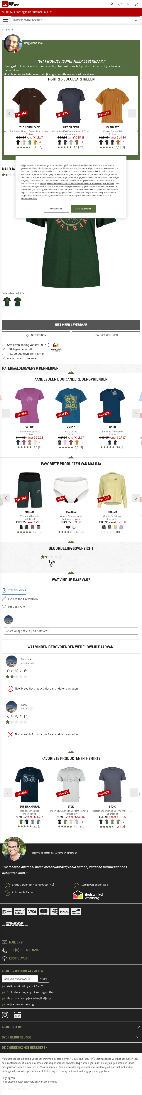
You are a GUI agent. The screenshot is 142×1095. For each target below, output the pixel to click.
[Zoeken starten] (136, 19)
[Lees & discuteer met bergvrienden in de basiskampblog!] (20, 1016)
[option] (71, 234)
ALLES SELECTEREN (83, 208)
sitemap (12, 1081)
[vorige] (10, 113)
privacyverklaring (29, 198)
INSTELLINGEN (56, 208)
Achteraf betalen (22, 892)
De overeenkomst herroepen (25, 1047)
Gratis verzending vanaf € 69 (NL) (28, 345)
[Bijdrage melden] (25, 671)
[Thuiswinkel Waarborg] (88, 895)
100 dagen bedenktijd (20, 349)
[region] (71, 187)
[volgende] (132, 113)
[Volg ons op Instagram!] (8, 1016)
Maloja (8, 168)
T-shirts (9, 29)
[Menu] (5, 19)
